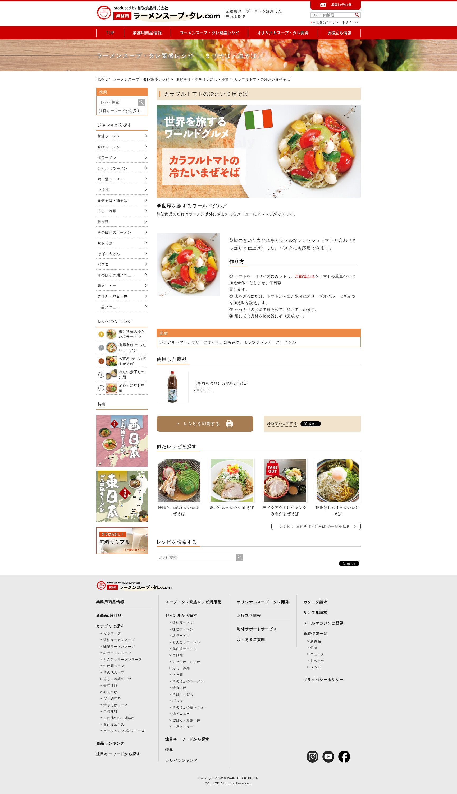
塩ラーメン (107, 158)
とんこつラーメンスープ (122, 659)
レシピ (315, 667)
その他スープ (113, 672)
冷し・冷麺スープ (117, 679)
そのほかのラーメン (114, 232)
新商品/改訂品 (109, 615)
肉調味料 (110, 711)
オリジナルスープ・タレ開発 (263, 602)
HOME (102, 79)
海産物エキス (113, 724)
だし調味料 (112, 698)
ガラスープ (112, 633)
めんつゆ (110, 692)
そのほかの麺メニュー (116, 275)
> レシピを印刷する (198, 423)
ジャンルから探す (181, 615)
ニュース (317, 654)
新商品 (315, 641)
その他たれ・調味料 (119, 718)
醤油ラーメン (109, 136)
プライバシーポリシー (323, 679)
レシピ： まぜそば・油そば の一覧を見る (315, 526)
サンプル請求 (315, 612)
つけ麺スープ (113, 666)
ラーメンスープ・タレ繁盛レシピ (141, 79)
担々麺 (103, 222)
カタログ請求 (315, 602)
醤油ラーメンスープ (119, 640)
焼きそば (105, 243)
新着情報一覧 (315, 634)
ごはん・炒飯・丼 (113, 296)
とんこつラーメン (113, 168)
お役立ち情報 (249, 615)
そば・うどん (109, 254)
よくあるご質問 (251, 639)
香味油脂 (110, 685)
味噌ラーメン (109, 147)
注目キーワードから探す (119, 111)
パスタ (103, 264)
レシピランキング (181, 760)
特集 (169, 749)
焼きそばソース (115, 705)
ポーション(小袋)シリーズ (124, 731)
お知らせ (317, 660)
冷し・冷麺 (219, 79)
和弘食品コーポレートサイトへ (335, 22)
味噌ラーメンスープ (119, 646)
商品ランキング (110, 743)
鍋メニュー (107, 286)
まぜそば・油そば (191, 79)
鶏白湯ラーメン (111, 179)
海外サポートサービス (257, 629)
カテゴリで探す (110, 626)
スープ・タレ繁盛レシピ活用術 (193, 602)
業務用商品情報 (110, 602)
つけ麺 (103, 190)
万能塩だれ (305, 276)
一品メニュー (109, 307)
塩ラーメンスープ (117, 653)
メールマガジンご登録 (323, 623)
